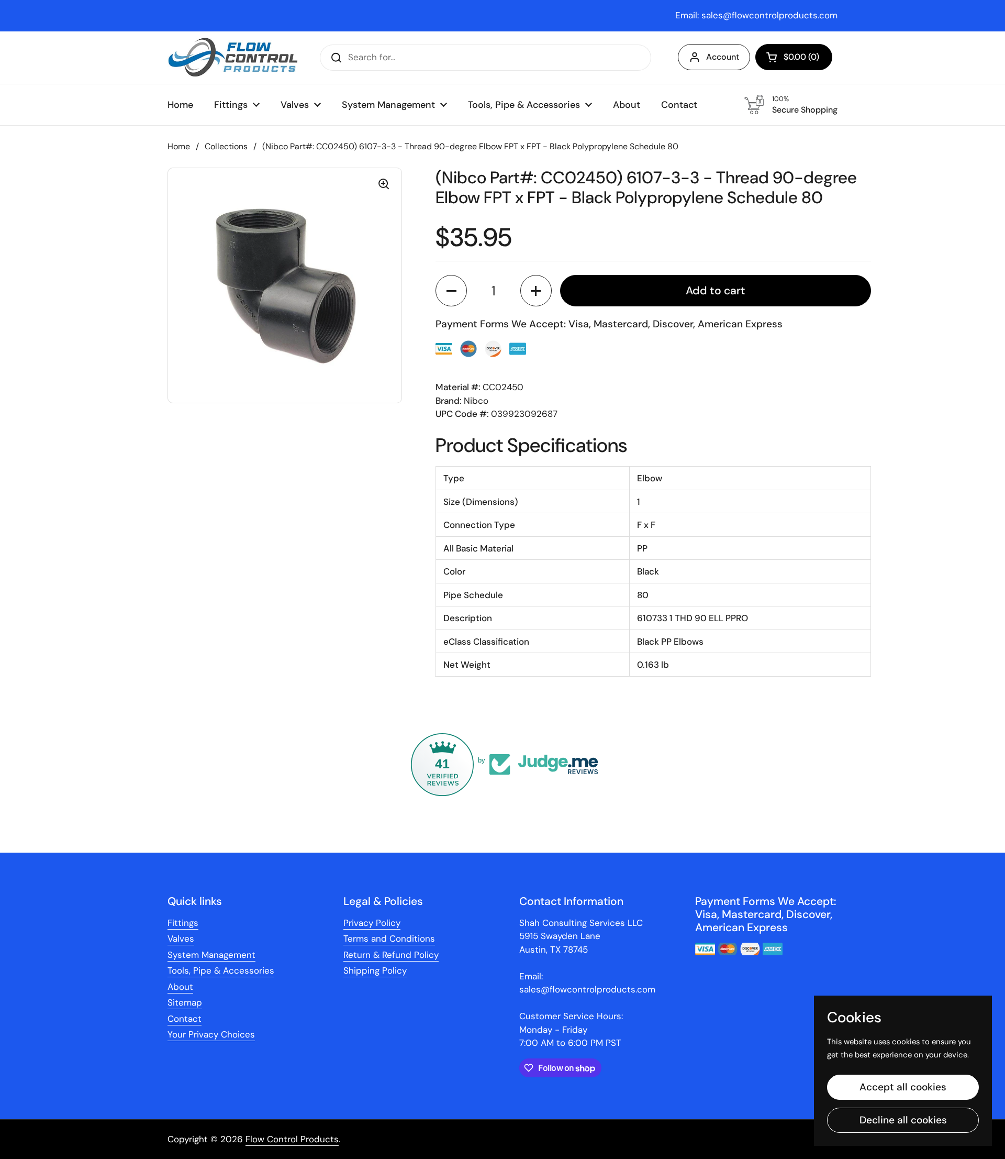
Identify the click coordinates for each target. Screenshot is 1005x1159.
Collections (226, 146)
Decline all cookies (903, 1120)
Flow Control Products (292, 1139)
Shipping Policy (375, 970)
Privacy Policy (371, 923)
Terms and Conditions (389, 938)
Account (722, 56)
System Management (211, 955)
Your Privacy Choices (211, 1034)
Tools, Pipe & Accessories (221, 970)
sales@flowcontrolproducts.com (769, 15)
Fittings (183, 923)
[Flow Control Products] (233, 58)
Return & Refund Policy (391, 955)
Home (179, 146)
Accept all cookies (902, 1087)
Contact (185, 1018)
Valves (181, 938)
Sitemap (185, 1002)
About (180, 986)
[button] (793, 57)
